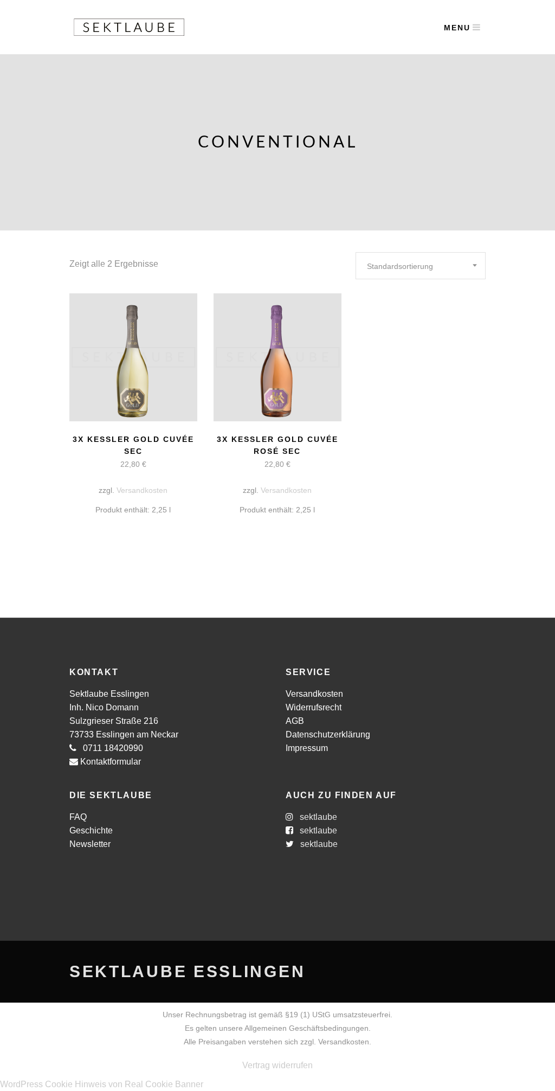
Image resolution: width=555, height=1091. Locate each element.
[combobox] (421, 265)
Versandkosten (142, 490)
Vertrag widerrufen (277, 1065)
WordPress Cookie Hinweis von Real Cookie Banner (101, 1084)
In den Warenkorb (90, 464)
